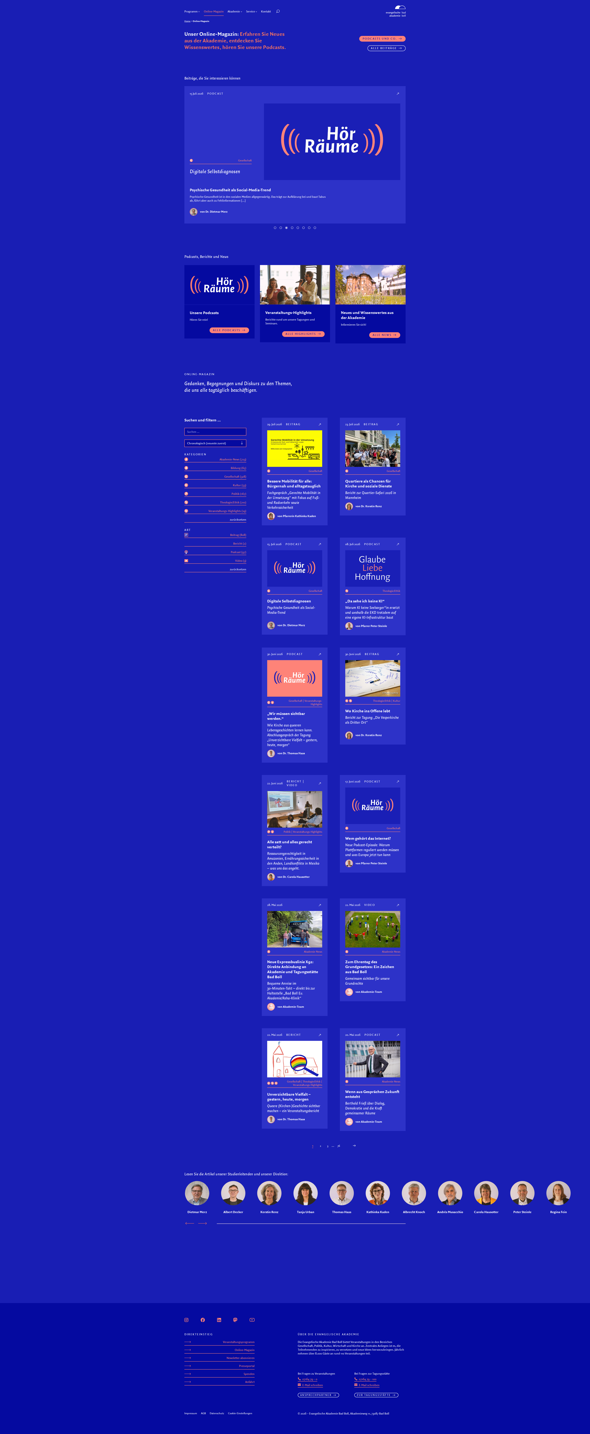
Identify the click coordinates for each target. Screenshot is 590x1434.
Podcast (293, 493)
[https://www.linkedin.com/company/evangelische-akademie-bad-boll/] (219, 1319)
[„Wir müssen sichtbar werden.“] (320, 603)
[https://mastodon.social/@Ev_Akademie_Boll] (235, 1319)
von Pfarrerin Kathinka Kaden (296, 465)
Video (292, 734)
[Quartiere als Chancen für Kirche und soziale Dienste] (398, 374)
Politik (287, 781)
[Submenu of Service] (256, 11)
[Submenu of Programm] (199, 11)
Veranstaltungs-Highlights (313, 651)
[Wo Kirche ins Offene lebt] (398, 93)
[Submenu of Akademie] (241, 11)
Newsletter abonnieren (241, 1358)
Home (187, 21)
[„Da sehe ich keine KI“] (398, 493)
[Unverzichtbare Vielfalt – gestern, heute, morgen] (320, 984)
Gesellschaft (315, 420)
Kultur (248, 110)
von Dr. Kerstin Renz (213, 161)
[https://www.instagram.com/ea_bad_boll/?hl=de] (186, 1319)
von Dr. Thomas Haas (291, 702)
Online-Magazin (245, 1350)
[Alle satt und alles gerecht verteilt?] (320, 733)
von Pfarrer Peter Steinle (371, 575)
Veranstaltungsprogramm (239, 1342)
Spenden (249, 1374)
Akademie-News (313, 901)
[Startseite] (396, 7)
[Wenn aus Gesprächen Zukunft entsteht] (398, 984)
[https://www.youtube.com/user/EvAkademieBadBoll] (252, 1319)
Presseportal (247, 1366)
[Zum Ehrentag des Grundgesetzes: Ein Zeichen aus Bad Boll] (398, 854)
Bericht (294, 730)
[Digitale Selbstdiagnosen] (320, 493)
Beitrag (215, 93)
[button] (285, 12)
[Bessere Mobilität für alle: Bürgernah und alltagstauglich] (320, 374)
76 (338, 1095)
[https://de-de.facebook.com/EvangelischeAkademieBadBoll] (203, 1319)
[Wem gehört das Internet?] (398, 731)
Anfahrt (250, 1382)
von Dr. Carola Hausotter (293, 826)
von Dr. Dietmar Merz (291, 574)
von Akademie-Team (290, 956)
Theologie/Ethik (233, 110)
